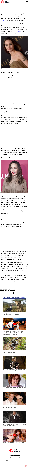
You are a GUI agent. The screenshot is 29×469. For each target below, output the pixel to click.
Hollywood (17, 293)
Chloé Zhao (18, 31)
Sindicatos (11, 293)
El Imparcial (11, 457)
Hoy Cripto (18, 457)
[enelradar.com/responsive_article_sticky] (28, 460)
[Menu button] (27, 2)
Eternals (4, 20)
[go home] (5, 1)
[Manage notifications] (26, 466)
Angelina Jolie (3, 293)
